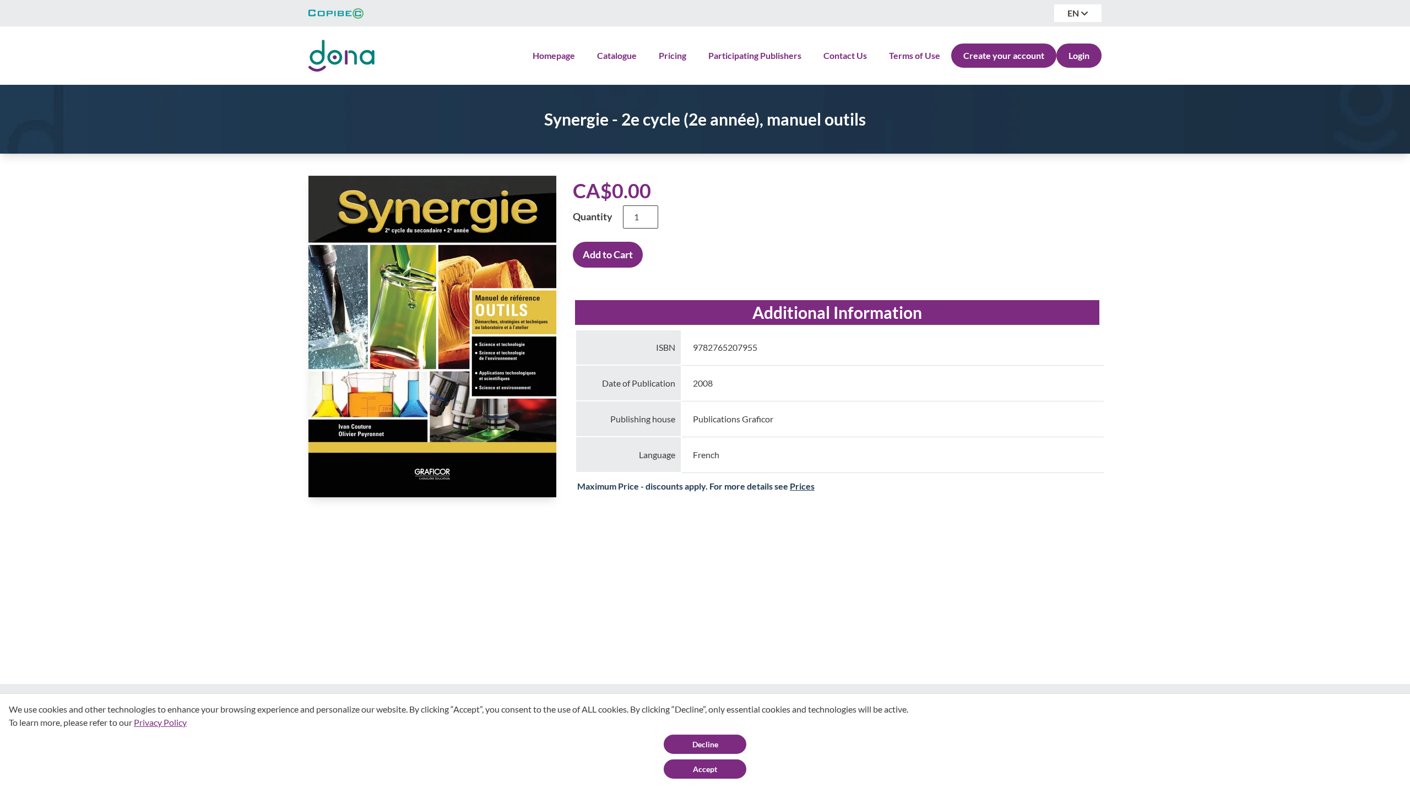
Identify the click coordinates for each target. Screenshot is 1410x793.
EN (1074, 13)
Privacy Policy (160, 722)
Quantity (592, 216)
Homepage (554, 55)
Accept (705, 769)
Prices (802, 486)
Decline (705, 744)
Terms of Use (914, 55)
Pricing (672, 55)
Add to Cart (608, 254)
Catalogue (617, 55)
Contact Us (845, 55)
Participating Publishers (754, 55)
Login (1079, 55)
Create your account (1003, 55)
